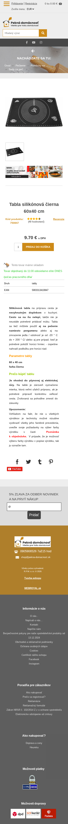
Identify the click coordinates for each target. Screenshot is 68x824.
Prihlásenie (17, 3)
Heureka (34, 747)
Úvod (8, 65)
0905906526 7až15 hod (35, 551)
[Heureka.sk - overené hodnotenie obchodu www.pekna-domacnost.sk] (56, 33)
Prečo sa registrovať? (34, 697)
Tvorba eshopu (32, 578)
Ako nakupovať (34, 692)
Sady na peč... (17, 69)
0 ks (47, 3)
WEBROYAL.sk (32, 588)
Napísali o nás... (34, 620)
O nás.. (34, 616)
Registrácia (31, 3)
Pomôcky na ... (39, 65)
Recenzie (58, 219)
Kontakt (34, 624)
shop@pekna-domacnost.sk (35, 557)
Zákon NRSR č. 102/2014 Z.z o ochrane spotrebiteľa (34, 710)
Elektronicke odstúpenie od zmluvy (34, 714)
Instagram (34, 663)
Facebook (34, 659)
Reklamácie (34, 701)
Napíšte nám (34, 629)
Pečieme (21, 65)
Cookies (34, 650)
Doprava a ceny (34, 743)
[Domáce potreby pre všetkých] (25, 22)
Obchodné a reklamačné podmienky (34, 642)
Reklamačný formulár (34, 705)
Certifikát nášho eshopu (34, 655)
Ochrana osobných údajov (34, 646)
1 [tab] (34, 173)
